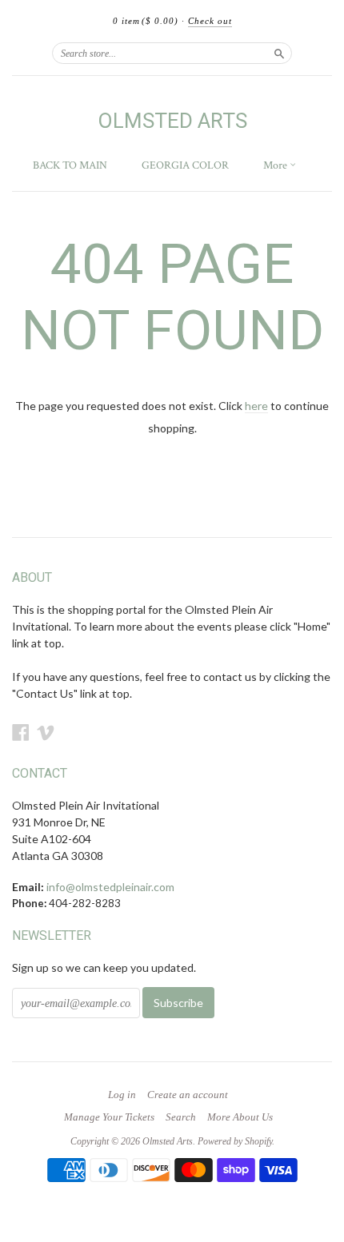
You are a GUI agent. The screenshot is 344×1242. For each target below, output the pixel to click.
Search (181, 1117)
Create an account (187, 1095)
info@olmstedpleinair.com (110, 887)
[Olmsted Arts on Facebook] (21, 732)
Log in (122, 1095)
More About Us (240, 1117)
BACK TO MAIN (70, 165)
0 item (145, 21)
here (256, 405)
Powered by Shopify (235, 1141)
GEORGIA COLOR (185, 165)
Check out (210, 21)
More (276, 165)
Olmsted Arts (172, 121)
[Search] (279, 53)
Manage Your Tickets (109, 1117)
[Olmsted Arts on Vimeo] (45, 732)
